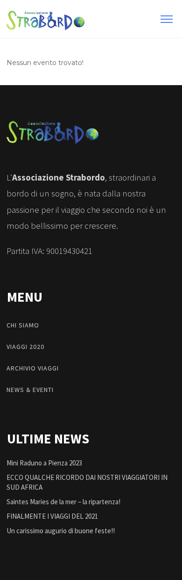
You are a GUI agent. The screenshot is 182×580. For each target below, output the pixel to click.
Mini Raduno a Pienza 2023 (44, 462)
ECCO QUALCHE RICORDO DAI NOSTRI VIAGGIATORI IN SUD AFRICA (87, 482)
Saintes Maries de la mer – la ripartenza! (63, 501)
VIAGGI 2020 (25, 346)
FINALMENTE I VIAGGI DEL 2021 (52, 516)
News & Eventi (30, 389)
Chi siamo (23, 325)
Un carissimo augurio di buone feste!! (61, 530)
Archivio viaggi (33, 368)
